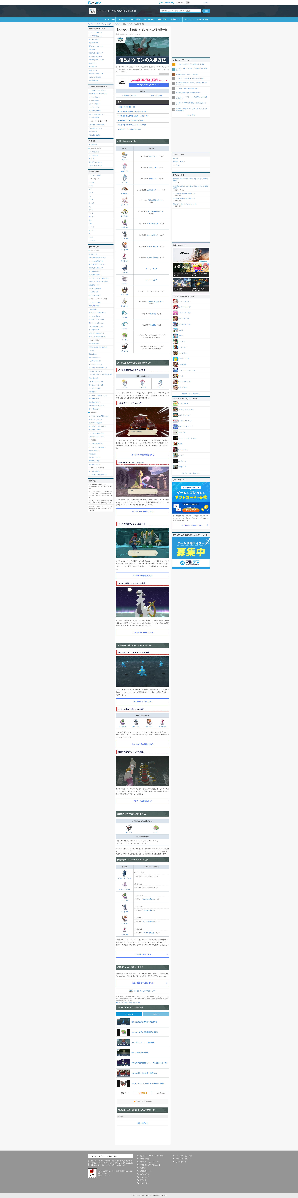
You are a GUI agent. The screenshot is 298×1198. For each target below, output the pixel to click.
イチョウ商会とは (94, 450)
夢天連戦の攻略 (93, 42)
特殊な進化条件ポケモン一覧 (97, 257)
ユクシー (124, 159)
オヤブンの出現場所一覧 (96, 261)
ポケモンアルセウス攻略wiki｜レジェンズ (116, 11)
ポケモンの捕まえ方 (95, 316)
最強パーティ (93, 63)
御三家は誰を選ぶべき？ (96, 53)
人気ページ (156, 1014)
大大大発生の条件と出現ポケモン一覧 (187, 88)
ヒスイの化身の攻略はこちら (142, 744)
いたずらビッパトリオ (95, 165)
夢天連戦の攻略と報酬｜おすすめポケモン (188, 92)
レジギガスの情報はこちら (143, 576)
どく (90, 206)
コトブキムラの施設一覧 (96, 443)
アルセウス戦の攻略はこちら (142, 632)
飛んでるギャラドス (95, 295)
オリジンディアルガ (124, 878)
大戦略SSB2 (182, 467)
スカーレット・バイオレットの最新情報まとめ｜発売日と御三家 (191, 97)
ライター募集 (144, 1183)
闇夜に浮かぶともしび (95, 162)
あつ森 (180, 444)
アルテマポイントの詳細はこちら (191, 525)
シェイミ (124, 339)
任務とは (91, 350)
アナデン (181, 336)
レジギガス (124, 216)
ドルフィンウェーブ (184, 307)
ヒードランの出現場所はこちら (142, 455)
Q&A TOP (176, 158)
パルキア (124, 283)
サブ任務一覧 (93, 66)
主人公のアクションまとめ (96, 319)
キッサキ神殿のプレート (155, 211)
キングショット (183, 347)
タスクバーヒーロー (184, 415)
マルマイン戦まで (94, 100)
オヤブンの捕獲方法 (95, 288)
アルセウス (124, 306)
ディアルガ (124, 272)
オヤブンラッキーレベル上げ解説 (98, 278)
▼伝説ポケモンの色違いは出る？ (129, 129)
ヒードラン (124, 193)
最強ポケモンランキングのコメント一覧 (184, 204)
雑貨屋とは (92, 454)
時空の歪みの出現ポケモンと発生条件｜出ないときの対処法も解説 (191, 109)
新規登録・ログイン (179, 161)
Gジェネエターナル (184, 324)
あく (90, 233)
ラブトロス (124, 261)
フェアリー (92, 240)
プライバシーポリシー (183, 1159)
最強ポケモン (176, 19)
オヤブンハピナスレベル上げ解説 (98, 281)
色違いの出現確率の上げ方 (96, 333)
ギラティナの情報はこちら (143, 801)
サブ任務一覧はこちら (143, 954)
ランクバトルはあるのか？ (96, 323)
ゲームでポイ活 (165, 2)
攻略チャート (93, 49)
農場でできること (94, 461)
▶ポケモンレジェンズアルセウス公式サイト (128, 1002)
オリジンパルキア (124, 889)
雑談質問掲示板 (93, 80)
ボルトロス (124, 238)
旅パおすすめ (149, 19)
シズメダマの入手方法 (95, 423)
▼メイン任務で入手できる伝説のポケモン (133, 111)
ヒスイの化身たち (152, 223)
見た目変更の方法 (94, 343)
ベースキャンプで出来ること (97, 447)
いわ (90, 223)
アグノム (124, 182)
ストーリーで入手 (151, 269)
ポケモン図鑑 (136, 19)
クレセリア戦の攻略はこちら (142, 511)
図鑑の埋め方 (93, 354)
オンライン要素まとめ (95, 471)
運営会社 (143, 1180)
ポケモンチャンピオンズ (185, 409)
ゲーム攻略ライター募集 (184, 1156)
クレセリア (124, 205)
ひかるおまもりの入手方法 (96, 436)
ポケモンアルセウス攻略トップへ (145, 991)
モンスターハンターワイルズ (187, 438)
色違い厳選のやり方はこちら (142, 983)
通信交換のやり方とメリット (97, 405)
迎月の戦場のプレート (156, 200)
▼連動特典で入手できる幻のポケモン (131, 120)
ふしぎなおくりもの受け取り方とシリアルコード (190, 78)
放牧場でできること (95, 457)
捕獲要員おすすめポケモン (96, 60)
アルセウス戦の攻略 (156, 95)
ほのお (91, 185)
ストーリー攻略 (109, 19)
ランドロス (124, 250)
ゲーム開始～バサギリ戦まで (97, 90)
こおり (91, 199)
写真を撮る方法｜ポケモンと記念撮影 (187, 74)
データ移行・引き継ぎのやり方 (98, 395)
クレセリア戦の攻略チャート (97, 114)
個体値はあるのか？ (95, 402)
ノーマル (91, 182)
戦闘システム (93, 70)
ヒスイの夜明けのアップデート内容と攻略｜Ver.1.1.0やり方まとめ (191, 83)
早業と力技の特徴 (94, 306)
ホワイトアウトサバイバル (186, 370)
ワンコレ (181, 376)
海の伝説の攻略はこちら (143, 702)
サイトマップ (144, 1177)
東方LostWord (182, 387)
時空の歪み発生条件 (95, 135)
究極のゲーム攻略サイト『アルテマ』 (152, 1156)
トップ (95, 19)
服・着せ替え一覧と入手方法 (97, 426)
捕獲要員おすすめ (94, 285)
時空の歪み (162, 19)
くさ (90, 196)
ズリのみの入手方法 (95, 429)
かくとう (91, 203)
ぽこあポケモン (183, 403)
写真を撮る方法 (93, 378)
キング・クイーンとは (95, 364)
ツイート (126, 1093)
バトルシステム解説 (95, 302)
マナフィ (124, 328)
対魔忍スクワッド (183, 318)
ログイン (205, 2)
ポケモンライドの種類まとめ (97, 312)
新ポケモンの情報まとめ (96, 73)
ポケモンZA (181, 432)
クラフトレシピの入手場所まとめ (98, 416)
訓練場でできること (95, 464)
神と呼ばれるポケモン (156, 301)
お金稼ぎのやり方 (94, 329)
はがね (91, 237)
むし (90, 220)
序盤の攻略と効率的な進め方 (97, 124)
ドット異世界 (182, 364)
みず (90, 189)
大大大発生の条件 (94, 39)
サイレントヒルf (183, 449)
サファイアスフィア (184, 301)
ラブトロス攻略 (93, 155)
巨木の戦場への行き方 (95, 128)
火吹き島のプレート (153, 190)
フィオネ (124, 317)
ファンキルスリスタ (184, 313)
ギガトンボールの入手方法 (96, 433)
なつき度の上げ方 (94, 409)
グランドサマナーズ (184, 382)
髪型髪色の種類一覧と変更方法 (98, 347)
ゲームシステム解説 (95, 388)
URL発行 (144, 1093)
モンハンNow (182, 353)
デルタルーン (182, 461)
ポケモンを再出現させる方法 (97, 336)
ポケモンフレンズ (183, 359)
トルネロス (124, 227)
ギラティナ (124, 294)
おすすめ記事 (129, 1014)
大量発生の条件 (93, 292)
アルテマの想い (145, 1159)
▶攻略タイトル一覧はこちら (191, 394)
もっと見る (191, 115)
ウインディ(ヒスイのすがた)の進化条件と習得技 (190, 64)
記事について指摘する (144, 1101)
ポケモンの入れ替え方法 (96, 381)
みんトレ (181, 330)
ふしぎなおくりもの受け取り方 (98, 474)
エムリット (124, 171)
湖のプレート (153, 156)
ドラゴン (91, 230)
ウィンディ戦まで (94, 97)
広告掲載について (146, 1171)
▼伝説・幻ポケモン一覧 (126, 107)
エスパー (91, 216)
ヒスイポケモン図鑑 (95, 175)
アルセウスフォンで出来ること (98, 367)
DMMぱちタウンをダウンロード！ (149, 85)
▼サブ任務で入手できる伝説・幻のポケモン (133, 116)
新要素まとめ (93, 392)
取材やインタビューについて (149, 1162)
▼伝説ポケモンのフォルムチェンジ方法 (132, 125)
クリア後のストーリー (129, 95)
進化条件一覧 (93, 254)
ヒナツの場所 (93, 131)
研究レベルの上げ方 (95, 357)
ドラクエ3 (181, 455)
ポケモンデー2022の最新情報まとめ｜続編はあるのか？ (191, 103)
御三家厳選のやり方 (95, 271)
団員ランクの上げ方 (95, 361)
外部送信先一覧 (181, 1162)
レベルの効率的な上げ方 (96, 326)
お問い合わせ (144, 1174)
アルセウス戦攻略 (94, 117)
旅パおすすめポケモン (95, 56)
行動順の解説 (93, 309)
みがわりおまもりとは (95, 419)
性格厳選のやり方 (94, 398)
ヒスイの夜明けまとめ (95, 36)
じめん (91, 210)
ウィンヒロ (181, 341)
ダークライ (124, 351)
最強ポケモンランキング (96, 46)
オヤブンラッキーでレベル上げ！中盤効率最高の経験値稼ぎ (191, 69)
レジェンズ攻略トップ (95, 32)
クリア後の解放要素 (95, 110)
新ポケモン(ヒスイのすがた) (97, 264)
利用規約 (143, 1168)
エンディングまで (94, 107)
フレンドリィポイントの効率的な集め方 (100, 374)
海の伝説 (153, 314)
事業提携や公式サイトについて (150, 1165)
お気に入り (161, 1093)
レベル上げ (189, 19)
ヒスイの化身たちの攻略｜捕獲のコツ (184, 193)
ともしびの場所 (202, 19)
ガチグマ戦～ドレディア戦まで (98, 93)
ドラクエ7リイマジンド (185, 426)
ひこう (91, 213)
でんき (91, 192)
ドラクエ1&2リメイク (185, 421)
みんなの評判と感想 (95, 77)
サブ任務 (122, 19)
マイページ (176, 165)
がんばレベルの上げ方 (95, 371)
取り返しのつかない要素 (96, 385)
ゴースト (91, 227)
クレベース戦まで (94, 104)
